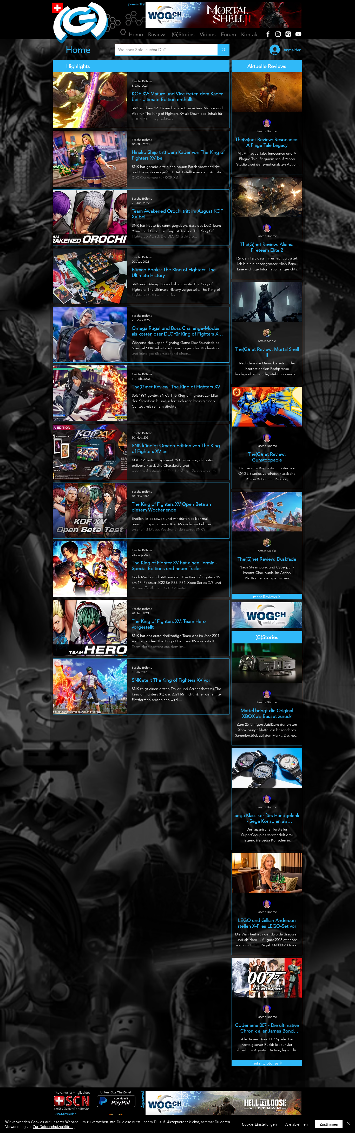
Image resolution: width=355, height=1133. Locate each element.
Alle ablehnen (296, 1124)
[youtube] (298, 34)
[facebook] (268, 34)
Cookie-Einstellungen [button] (259, 1124)
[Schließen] (349, 1124)
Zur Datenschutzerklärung (54, 1126)
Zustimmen (329, 1124)
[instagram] (278, 34)
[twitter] (288, 34)
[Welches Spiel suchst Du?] (223, 49)
